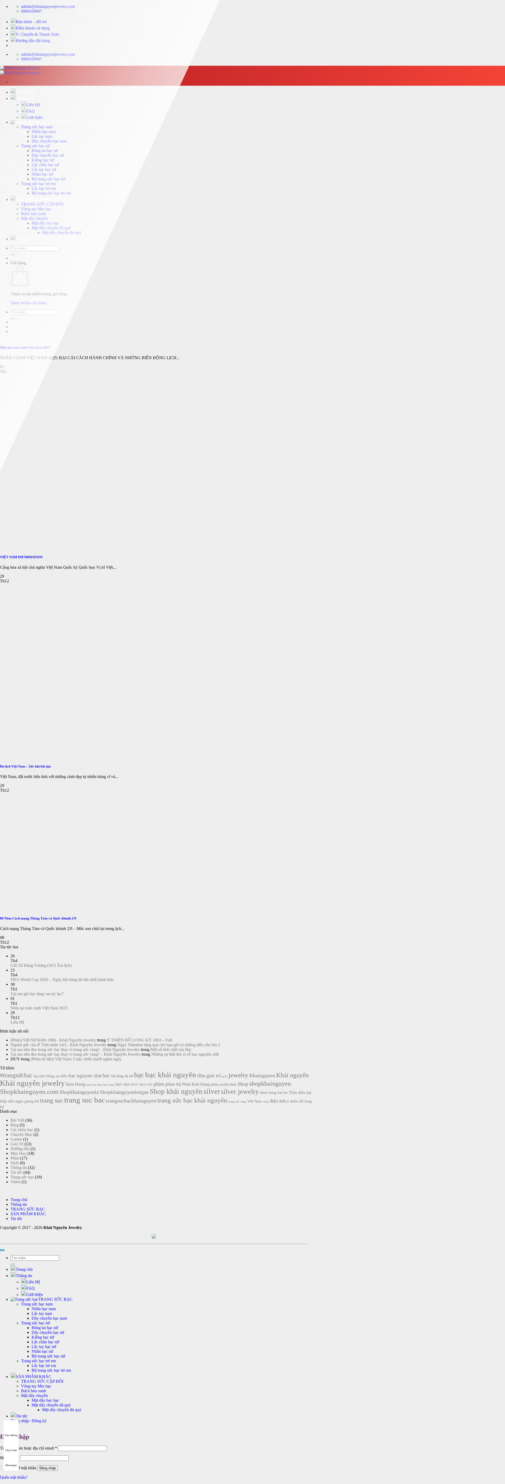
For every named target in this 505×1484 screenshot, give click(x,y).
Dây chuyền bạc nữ (48, 1332)
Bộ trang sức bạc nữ (48, 1356)
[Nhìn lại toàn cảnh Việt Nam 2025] (79, 337)
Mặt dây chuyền (34, 1395)
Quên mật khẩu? (13, 1477)
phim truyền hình (223, 1084)
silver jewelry (240, 1091)
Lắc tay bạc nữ (44, 1346)
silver (212, 1091)
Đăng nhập (47, 1468)
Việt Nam (254, 1101)
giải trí (213, 1075)
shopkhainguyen (270, 1083)
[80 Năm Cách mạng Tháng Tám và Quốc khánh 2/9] (39, 908)
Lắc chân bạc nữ (45, 1342)
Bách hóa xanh (33, 1391)
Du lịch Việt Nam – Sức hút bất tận (25, 766)
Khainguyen (262, 1075)
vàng (265, 1101)
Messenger (11, 1465)
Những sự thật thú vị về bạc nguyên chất (185, 1054)
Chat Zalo (11, 1450)
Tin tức (22, 1416)
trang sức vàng (237, 1101)
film (201, 1075)
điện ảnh (278, 1101)
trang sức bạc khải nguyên (192, 1100)
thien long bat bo (274, 1092)
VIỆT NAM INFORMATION (21, 557)
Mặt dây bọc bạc (45, 1400)
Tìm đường (11, 1435)
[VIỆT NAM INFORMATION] (79, 547)
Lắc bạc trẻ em (44, 1365)
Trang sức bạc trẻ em (38, 1361)
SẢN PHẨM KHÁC (33, 1376)
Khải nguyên (292, 1075)
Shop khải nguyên (176, 1091)
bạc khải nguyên (170, 1074)
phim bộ (173, 1084)
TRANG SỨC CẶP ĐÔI (42, 1381)
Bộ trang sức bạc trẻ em (51, 1370)
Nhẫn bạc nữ (42, 1351)
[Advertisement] (252, 125)
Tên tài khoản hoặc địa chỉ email (28, 1448)
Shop (243, 1084)
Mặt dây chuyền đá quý (51, 1405)
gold (225, 1076)
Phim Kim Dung (196, 1084)
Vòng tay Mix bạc (36, 1386)
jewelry (238, 1075)
